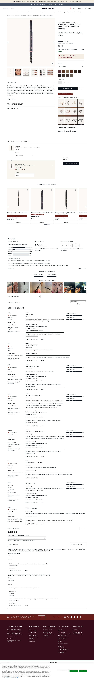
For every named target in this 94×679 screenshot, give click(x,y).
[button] (71, 38)
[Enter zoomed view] (52, 63)
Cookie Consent (10, 638)
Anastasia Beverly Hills (21, 15)
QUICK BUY (18, 222)
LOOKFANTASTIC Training (77, 633)
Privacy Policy (46, 630)
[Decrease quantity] (60, 82)
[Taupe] (71, 75)
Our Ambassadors (62, 640)
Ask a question (69, 43)
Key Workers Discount (62, 647)
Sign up (42, 617)
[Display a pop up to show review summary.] (18, 217)
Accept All (83, 670)
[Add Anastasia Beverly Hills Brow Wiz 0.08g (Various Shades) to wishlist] (27, 190)
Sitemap (60, 644)
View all (82, 49)
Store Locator (75, 629)
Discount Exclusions (33, 632)
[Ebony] (79, 71)
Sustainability (46, 635)
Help (30, 629)
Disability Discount (62, 638)
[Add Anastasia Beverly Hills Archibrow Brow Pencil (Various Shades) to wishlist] (75, 190)
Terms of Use (17, 677)
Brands (13, 15)
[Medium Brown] (63, 75)
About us (60, 629)
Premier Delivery (32, 640)
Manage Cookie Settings (63, 670)
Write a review (61, 43)
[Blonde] (67, 71)
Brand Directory (61, 632)
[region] (47, 671)
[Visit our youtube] (74, 617)
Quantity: (61, 79)
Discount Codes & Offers (63, 637)
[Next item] (86, 207)
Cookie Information (47, 632)
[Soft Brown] (67, 75)
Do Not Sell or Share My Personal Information (14, 641)
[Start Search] (31, 8)
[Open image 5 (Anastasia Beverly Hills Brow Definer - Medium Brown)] (42, 72)
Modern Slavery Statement (49, 633)
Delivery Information (33, 635)
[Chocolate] (71, 71)
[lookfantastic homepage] (48, 8)
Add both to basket (71, 163)
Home (8, 15)
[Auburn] (63, 71)
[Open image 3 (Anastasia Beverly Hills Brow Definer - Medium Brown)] (26, 72)
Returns (30, 633)
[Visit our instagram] (71, 617)
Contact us (31, 638)
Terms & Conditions (47, 629)
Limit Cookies (73, 670)
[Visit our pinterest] (80, 617)
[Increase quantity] (69, 82)
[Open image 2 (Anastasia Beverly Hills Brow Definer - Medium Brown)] (18, 72)
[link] (80, 8)
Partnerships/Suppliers (63, 643)
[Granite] (60, 75)
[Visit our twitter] (68, 617)
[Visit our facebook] (65, 617)
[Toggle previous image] (8, 42)
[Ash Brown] (60, 71)
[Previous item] (8, 207)
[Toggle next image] (54, 42)
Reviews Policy (46, 637)
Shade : (60, 63)
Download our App (33, 630)
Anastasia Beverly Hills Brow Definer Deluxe (42, 212)
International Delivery (33, 637)
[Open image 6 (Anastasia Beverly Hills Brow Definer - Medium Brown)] (50, 72)
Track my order (32, 641)
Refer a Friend (61, 646)
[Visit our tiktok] (77, 617)
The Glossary (60, 630)
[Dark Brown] (75, 71)
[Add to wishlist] (81, 88)
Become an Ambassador (63, 649)
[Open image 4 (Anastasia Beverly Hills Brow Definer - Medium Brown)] (34, 72)
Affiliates (60, 641)
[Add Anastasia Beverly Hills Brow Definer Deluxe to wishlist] (51, 190)
